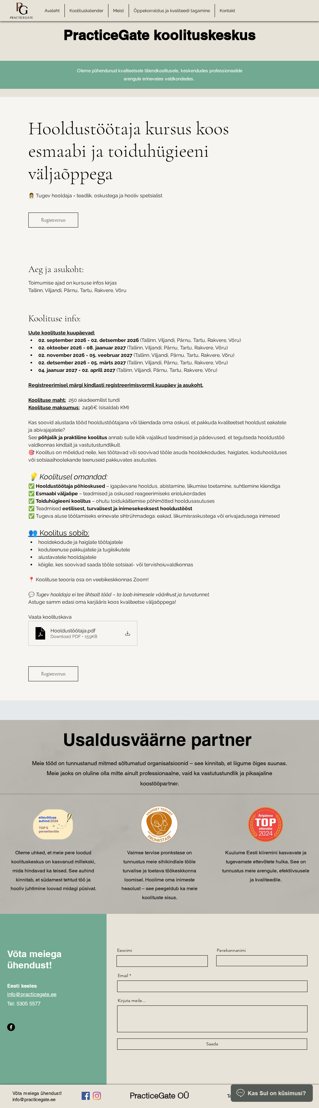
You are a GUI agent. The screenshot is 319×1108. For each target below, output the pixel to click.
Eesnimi (124, 950)
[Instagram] (97, 1096)
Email (123, 975)
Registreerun (53, 220)
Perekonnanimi (231, 950)
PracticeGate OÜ (159, 1095)
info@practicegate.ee (31, 994)
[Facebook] (11, 1027)
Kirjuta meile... (132, 1000)
